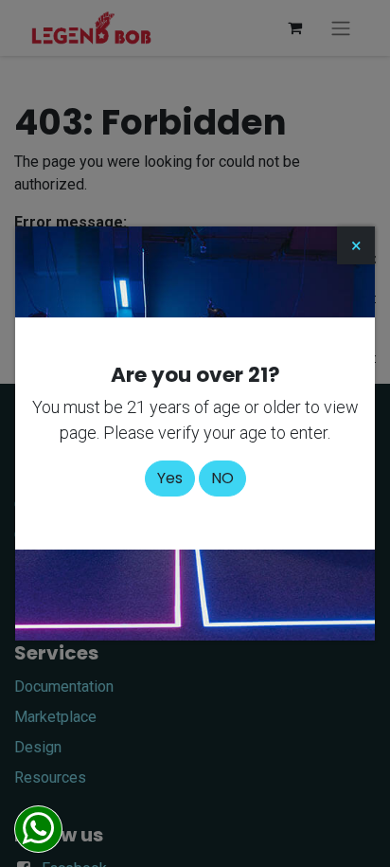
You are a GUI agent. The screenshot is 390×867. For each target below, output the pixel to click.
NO (222, 478)
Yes (170, 478)
